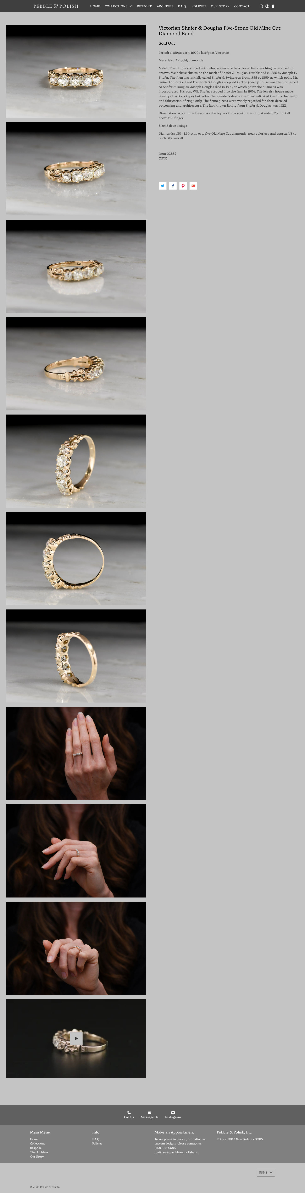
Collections (116, 6)
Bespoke (144, 6)
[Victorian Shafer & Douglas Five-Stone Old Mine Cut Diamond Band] (76, 71)
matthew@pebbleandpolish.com (177, 1152)
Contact (242, 6)
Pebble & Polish (49, 1186)
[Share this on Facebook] (173, 186)
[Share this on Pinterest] (183, 186)
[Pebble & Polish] (55, 6)
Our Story (220, 6)
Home (95, 6)
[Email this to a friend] (193, 186)
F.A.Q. (182, 6)
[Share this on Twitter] (163, 186)
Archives (165, 6)
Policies (199, 6)
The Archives (39, 1152)
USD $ (263, 1172)
